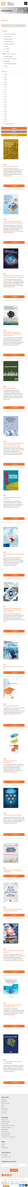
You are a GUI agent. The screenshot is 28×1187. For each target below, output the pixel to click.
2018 (5, 101)
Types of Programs (5, 1121)
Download (15, 185)
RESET (14, 131)
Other (5, 66)
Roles (2, 1107)
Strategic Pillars (4, 1119)
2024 (5, 116)
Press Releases (4, 1147)
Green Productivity (8, 41)
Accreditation (4, 1131)
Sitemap (5, 1179)
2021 (5, 109)
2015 (5, 94)
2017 (5, 99)
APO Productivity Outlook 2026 (10, 166)
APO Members (4, 1109)
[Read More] (9, 175)
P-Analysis (6, 48)
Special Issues (7, 61)
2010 (5, 87)
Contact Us (3, 1112)
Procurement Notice (6, 1156)
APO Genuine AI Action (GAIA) (8, 1136)
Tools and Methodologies (10, 63)
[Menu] (25, 3)
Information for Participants (7, 1125)
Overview (3, 1099)
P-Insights (6, 51)
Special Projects (5, 1129)
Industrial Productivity (9, 44)
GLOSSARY (14, 135)
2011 (5, 89)
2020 (5, 106)
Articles (3, 1145)
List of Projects (4, 1123)
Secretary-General (5, 1103)
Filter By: (4, 31)
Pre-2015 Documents (9, 123)
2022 (5, 111)
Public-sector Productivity (10, 53)
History (3, 1105)
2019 (5, 104)
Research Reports (8, 56)
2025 (5, 118)
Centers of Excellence (6, 1127)
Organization (4, 1110)
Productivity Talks (5, 1133)
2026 (5, 121)
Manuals (6, 46)
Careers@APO (4, 1154)
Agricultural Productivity (10, 34)
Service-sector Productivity (10, 58)
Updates (3, 1144)
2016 (5, 96)
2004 (5, 77)
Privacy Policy (21, 1179)
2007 (5, 79)
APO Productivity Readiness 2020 (11, 705)
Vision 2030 (4, 1101)
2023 (5, 114)
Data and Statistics (8, 39)
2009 (5, 84)
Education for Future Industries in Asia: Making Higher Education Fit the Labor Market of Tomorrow (12, 610)
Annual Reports (7, 36)
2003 (5, 74)
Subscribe (14, 1170)
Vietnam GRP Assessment (9, 388)
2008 (5, 82)
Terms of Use (12, 1179)
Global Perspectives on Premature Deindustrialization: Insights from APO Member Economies (12, 334)
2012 (5, 91)
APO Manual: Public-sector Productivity (12, 815)
